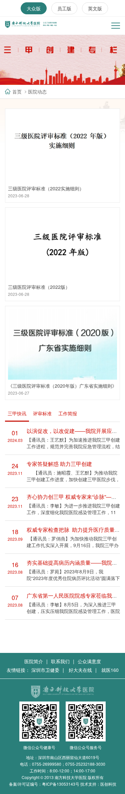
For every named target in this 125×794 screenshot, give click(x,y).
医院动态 (37, 91)
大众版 (34, 8)
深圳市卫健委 (45, 670)
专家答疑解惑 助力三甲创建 (59, 464)
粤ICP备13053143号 (60, 784)
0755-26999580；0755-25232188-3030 (68, 764)
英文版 (95, 8)
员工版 (64, 8)
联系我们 (60, 661)
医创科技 (108, 784)
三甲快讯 (17, 413)
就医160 (110, 670)
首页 (17, 91)
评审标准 (42, 413)
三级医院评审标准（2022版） (39, 287)
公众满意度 (89, 661)
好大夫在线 (80, 670)
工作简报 (67, 413)
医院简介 (33, 661)
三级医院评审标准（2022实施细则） (46, 188)
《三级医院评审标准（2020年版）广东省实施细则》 (62, 385)
